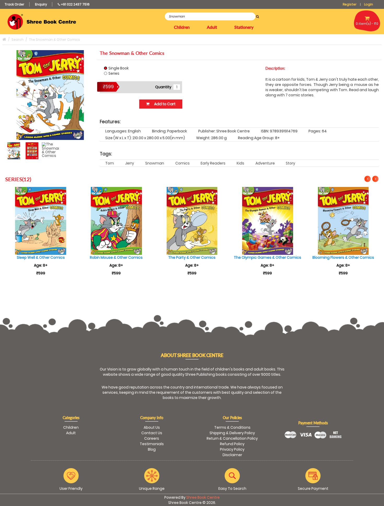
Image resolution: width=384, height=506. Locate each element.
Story (290, 163)
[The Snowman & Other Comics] (13, 150)
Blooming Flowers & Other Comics (343, 257)
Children (71, 427)
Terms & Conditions (232, 427)
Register (350, 4)
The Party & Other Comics (192, 257)
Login (368, 4)
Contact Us (151, 433)
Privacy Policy (232, 449)
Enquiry (41, 4)
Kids (240, 163)
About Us (152, 427)
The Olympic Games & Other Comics (267, 257)
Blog (152, 449)
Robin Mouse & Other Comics (116, 257)
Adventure (265, 163)
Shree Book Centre (203, 497)
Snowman (154, 163)
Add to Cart (164, 104)
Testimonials (152, 443)
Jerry (129, 163)
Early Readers (213, 163)
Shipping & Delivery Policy (232, 433)
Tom (109, 163)
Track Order (14, 4)
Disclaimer (232, 454)
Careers (151, 438)
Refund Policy (232, 443)
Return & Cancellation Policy (232, 438)
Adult (71, 433)
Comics (182, 163)
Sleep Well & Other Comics (41, 257)
